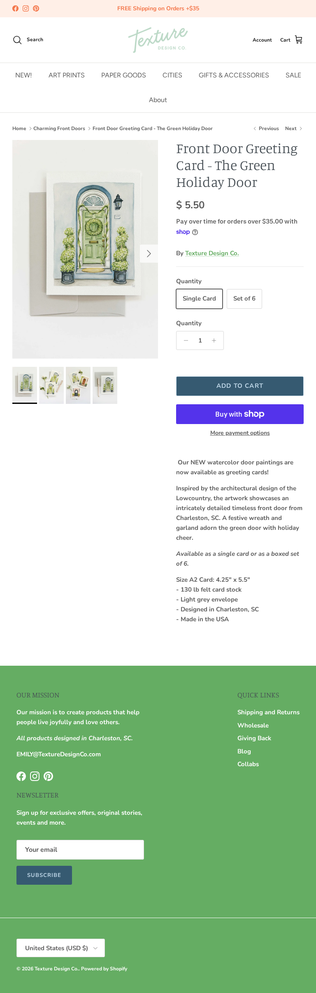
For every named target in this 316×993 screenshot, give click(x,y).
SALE (293, 75)
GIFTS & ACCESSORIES (234, 75)
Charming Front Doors (59, 128)
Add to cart (239, 386)
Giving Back (254, 738)
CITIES (172, 75)
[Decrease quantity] (184, 340)
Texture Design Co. (212, 253)
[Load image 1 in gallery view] (85, 249)
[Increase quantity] (216, 340)
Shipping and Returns (268, 712)
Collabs (248, 764)
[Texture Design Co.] (158, 40)
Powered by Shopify (104, 968)
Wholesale (253, 725)
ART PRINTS (67, 75)
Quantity (189, 323)
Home (19, 128)
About (158, 100)
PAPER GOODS (123, 75)
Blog (244, 751)
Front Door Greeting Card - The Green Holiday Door (153, 128)
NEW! (23, 75)
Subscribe (44, 875)
